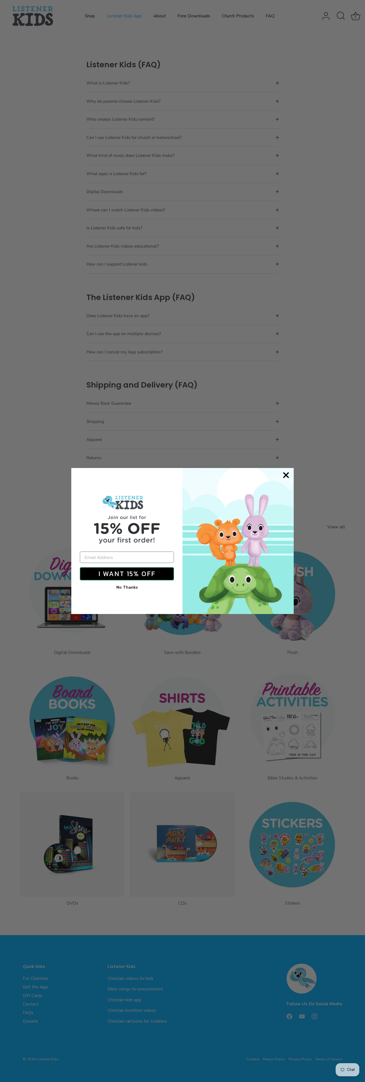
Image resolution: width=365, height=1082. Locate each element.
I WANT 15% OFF (126, 574)
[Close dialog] (286, 475)
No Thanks (127, 587)
